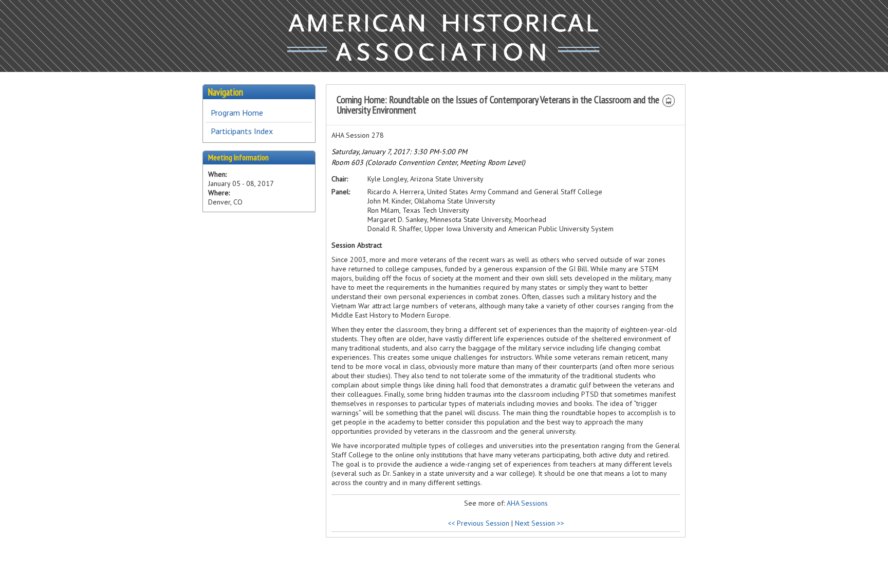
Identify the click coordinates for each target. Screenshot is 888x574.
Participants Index (242, 131)
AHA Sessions (527, 503)
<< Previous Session (478, 523)
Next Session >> (539, 523)
